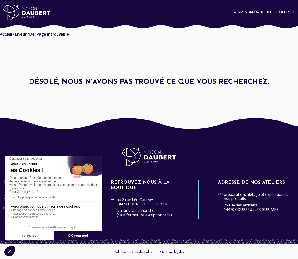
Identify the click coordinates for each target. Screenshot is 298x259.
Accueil (6, 34)
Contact (285, 12)
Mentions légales (172, 252)
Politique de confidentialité (133, 252)
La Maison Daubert (251, 12)
